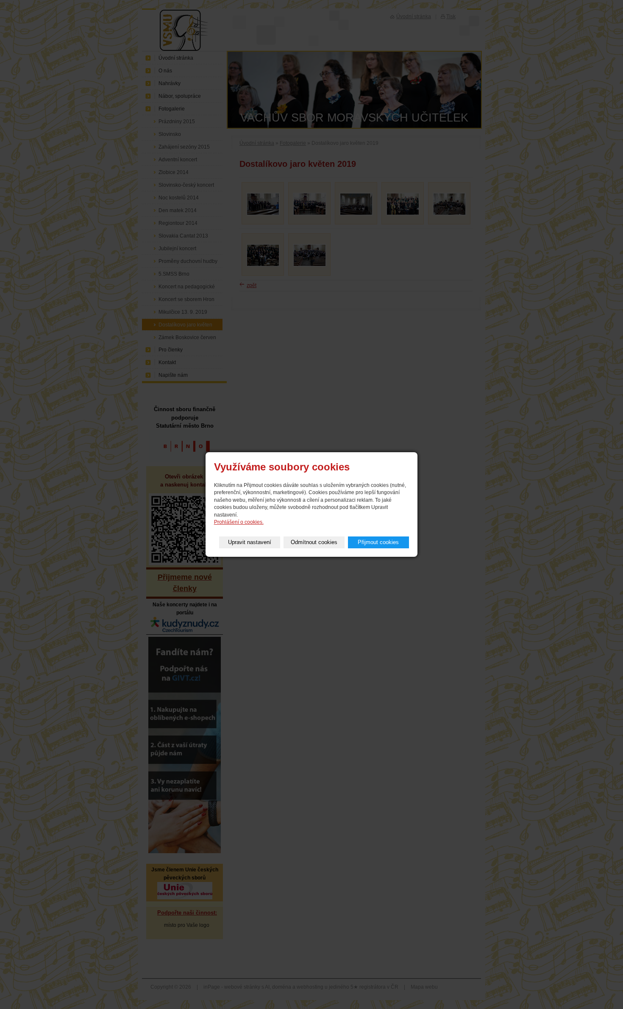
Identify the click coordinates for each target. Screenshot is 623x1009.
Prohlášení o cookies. (239, 522)
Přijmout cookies (378, 542)
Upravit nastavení (249, 542)
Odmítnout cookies (314, 542)
